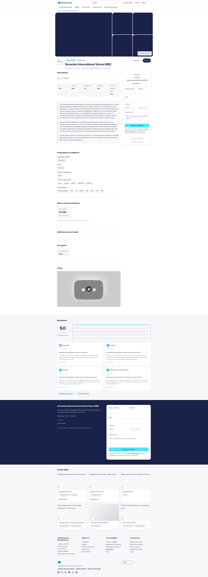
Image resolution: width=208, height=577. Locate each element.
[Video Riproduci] (89, 289)
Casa (59, 10)
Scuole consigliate (111, 542)
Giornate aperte (128, 2)
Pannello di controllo (136, 549)
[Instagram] (62, 572)
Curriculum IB (61, 160)
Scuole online (86, 7)
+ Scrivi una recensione (83, 393)
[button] (83, 35)
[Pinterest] (76, 572)
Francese (66, 183)
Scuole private (96, 7)
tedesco (73, 183)
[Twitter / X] (73, 572)
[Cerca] (116, 3)
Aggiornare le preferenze (113, 544)
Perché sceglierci (63, 551)
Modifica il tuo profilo (136, 544)
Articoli (137, 2)
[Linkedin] (65, 572)
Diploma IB (61, 168)
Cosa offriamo (62, 549)
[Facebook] (58, 572)
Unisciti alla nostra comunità (66, 553)
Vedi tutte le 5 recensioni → (66, 393)
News (143, 2)
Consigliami (85, 542)
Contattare (147, 60)
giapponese (81, 183)
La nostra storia (62, 546)
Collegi (77, 7)
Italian (125, 562)
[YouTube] (69, 572)
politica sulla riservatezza (135, 453)
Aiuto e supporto (135, 546)
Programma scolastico (111, 7)
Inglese (60, 175)
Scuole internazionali (65, 7)
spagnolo (89, 183)
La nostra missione (63, 544)
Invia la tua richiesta (137, 125)
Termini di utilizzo (81, 568)
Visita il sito (136, 60)
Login (107, 551)
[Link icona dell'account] (149, 3)
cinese (60, 183)
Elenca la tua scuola (136, 542)
